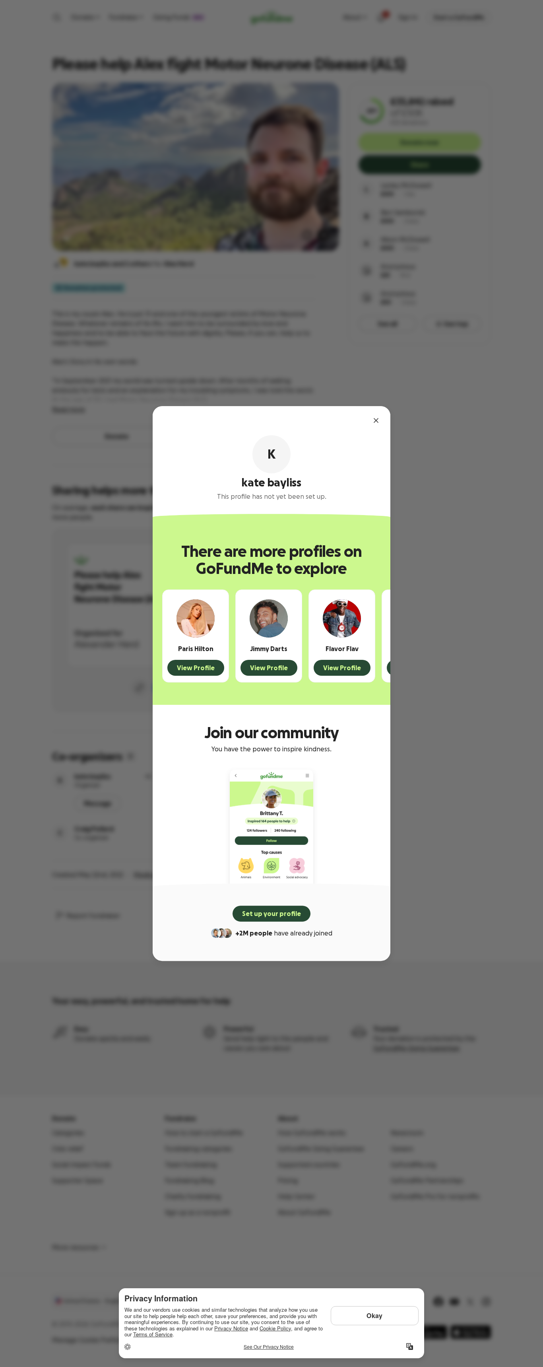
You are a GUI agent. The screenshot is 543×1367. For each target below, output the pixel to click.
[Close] (376, 420)
